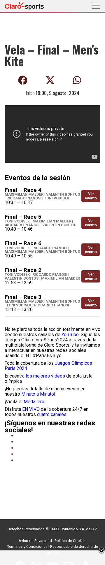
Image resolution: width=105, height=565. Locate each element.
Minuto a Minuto (37, 394)
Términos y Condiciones (27, 546)
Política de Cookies (71, 540)
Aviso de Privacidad (35, 540)
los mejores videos (45, 376)
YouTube (70, 334)
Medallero (34, 401)
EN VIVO (31, 409)
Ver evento (91, 196)
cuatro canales (51, 414)
